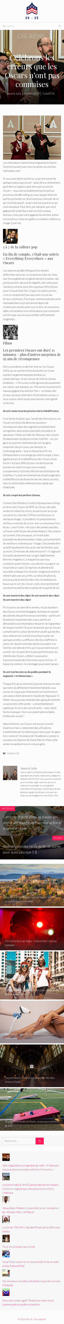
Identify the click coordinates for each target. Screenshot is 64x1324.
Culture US (13, 753)
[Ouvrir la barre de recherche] (60, 26)
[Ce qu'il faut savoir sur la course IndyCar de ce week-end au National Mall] (6, 1255)
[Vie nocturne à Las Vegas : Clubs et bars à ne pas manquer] (32, 948)
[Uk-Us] (32, 10)
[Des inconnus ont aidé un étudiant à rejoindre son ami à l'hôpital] (6, 1274)
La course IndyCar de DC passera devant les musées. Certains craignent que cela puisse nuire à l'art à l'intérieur (30, 1188)
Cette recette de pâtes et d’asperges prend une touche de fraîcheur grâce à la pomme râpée (31, 822)
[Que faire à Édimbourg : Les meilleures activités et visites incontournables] (32, 904)
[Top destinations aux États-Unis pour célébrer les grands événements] (32, 997)
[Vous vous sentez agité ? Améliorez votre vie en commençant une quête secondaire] (6, 1293)
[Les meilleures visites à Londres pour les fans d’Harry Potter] (32, 1084)
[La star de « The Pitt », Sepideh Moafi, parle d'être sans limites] (6, 1220)
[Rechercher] (39, 1141)
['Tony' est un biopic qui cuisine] (6, 1240)
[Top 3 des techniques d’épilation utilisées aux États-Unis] (32, 1041)
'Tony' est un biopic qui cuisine (18, 1246)
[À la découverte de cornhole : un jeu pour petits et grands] (32, 1128)
